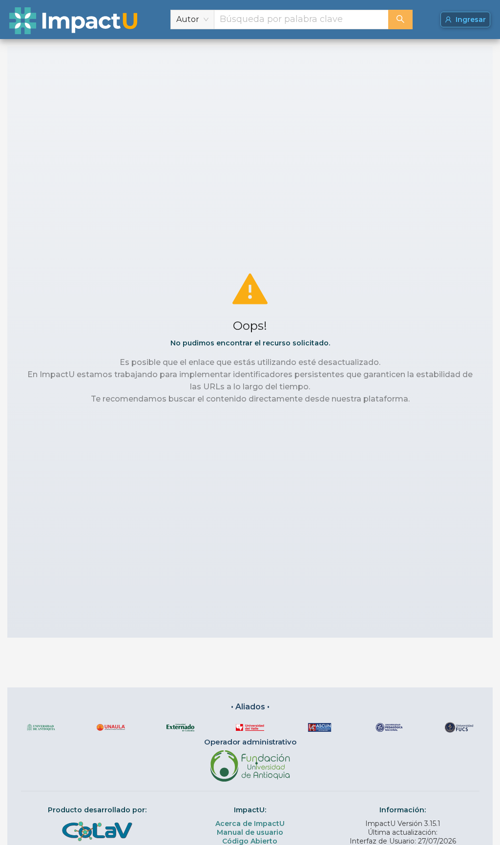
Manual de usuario (250, 832)
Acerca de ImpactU (250, 823)
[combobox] (301, 19)
